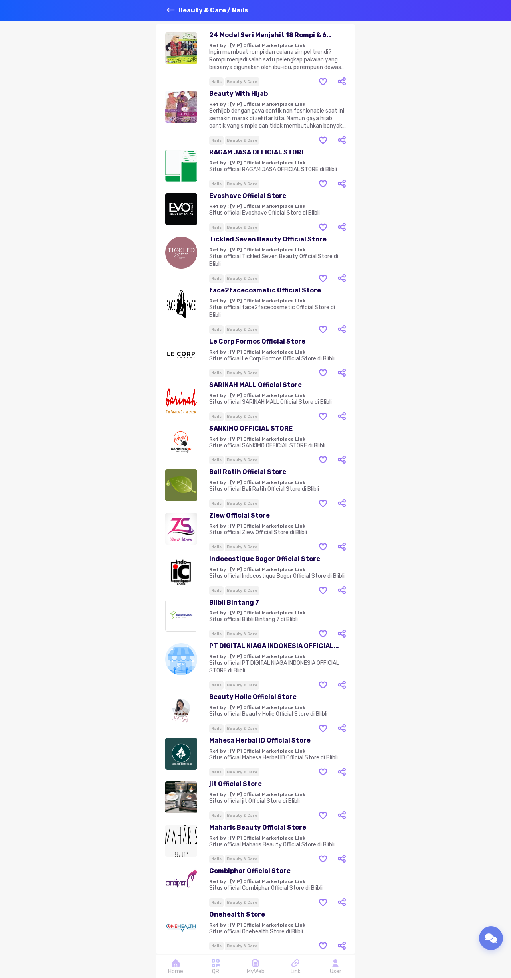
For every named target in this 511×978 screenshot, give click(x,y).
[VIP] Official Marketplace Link (267, 45)
